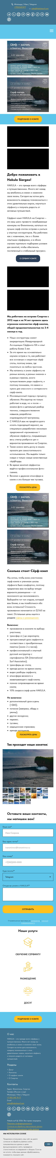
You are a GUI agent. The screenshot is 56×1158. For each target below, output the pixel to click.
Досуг (11, 1070)
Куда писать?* (9, 871)
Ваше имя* (7, 827)
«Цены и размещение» (27, 617)
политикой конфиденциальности (34, 922)
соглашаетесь (35, 921)
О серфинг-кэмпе (16, 1075)
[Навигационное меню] (51, 30)
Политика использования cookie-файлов (23, 1129)
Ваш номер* (8, 856)
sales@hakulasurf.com (15, 1103)
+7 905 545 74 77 (14, 1097)
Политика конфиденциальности (19, 1123)
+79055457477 (20, 7)
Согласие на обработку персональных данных (24, 1126)
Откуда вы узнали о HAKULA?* (16, 885)
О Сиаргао (13, 1078)
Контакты (13, 1072)
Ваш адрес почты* (10, 841)
